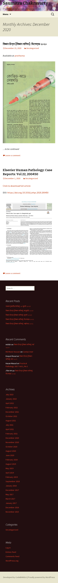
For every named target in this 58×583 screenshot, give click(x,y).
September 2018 (13, 481)
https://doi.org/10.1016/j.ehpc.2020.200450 (27, 192)
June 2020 (10, 455)
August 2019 (11, 464)
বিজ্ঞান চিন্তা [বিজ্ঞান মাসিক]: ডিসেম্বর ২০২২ (20, 319)
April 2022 (10, 403)
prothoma (20, 55)
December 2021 (12, 412)
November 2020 (12, 442)
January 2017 (11, 503)
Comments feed (12, 556)
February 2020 (12, 459)
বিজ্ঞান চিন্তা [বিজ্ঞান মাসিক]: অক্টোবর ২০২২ (19, 323)
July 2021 (9, 425)
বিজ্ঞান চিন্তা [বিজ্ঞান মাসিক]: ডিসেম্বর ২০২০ (25, 44)
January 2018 (11, 485)
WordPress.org (12, 560)
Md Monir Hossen (13, 352)
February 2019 (12, 477)
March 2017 (10, 499)
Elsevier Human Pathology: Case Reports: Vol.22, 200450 (27, 172)
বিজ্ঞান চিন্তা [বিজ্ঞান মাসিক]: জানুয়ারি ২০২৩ (19, 310)
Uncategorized (32, 48)
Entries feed (11, 552)
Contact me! (28, 352)
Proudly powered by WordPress (41, 577)
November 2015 (12, 512)
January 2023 (11, 399)
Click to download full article (17, 185)
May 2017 (9, 494)
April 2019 (10, 472)
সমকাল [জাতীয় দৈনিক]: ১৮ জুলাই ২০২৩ (18, 306)
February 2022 (12, 407)
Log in (8, 547)
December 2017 (12, 490)
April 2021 (10, 429)
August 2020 (11, 451)
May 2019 (9, 468)
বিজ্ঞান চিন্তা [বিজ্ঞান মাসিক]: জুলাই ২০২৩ (19, 315)
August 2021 (11, 420)
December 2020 (12, 438)
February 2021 (12, 433)
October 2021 (11, 416)
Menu (5, 14)
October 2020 (11, 446)
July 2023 (9, 394)
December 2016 (12, 507)
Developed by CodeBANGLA (15, 577)
